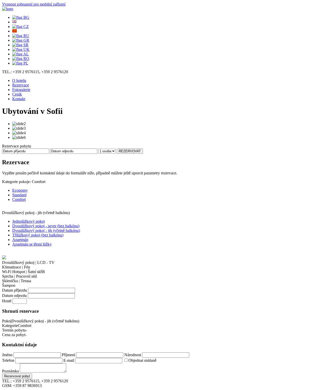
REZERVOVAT (130, 151)
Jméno (7, 355)
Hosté (6, 301)
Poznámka (10, 371)
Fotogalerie (21, 89)
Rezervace (20, 85)
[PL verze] (20, 63)
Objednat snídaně (142, 360)
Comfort (19, 199)
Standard (19, 195)
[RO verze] (20, 58)
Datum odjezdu (14, 295)
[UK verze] (21, 49)
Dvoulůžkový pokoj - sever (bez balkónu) (45, 226)
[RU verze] (20, 36)
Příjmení (68, 355)
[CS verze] (20, 26)
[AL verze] (20, 54)
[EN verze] (14, 22)
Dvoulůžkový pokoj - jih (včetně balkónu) (46, 230)
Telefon (8, 360)
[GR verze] (20, 40)
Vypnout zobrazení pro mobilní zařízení (33, 4)
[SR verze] (20, 45)
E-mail (68, 360)
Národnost (132, 355)
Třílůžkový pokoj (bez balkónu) (37, 235)
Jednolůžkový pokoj (28, 221)
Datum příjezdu (14, 290)
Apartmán (20, 239)
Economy (20, 190)
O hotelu (19, 80)
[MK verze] (14, 31)
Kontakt (18, 99)
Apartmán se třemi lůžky (32, 244)
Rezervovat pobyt (17, 376)
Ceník (17, 94)
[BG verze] (20, 17)
